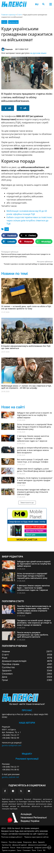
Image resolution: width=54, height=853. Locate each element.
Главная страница (8, 14)
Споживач (27, 850)
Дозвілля (5, 847)
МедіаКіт (27, 753)
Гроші (19, 850)
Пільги (12, 847)
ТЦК (6, 229)
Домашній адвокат (19, 845)
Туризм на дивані (9, 850)
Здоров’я (41, 842)
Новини (4, 842)
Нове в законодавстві (25, 847)
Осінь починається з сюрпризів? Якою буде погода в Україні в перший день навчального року (34, 426)
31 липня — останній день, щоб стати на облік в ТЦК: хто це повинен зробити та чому (26, 307)
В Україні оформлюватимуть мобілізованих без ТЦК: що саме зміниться (26, 347)
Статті (19, 14)
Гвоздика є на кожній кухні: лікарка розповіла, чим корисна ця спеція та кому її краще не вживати (34, 622)
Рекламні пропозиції (27, 758)
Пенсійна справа (15, 842)
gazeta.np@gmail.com (11, 745)
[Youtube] (29, 791)
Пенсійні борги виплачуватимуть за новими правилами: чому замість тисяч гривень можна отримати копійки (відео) (34, 609)
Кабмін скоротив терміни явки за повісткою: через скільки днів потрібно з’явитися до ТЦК (29, 220)
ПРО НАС (27, 710)
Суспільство (13, 22)
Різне (34, 850)
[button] (50, 4)
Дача (35, 842)
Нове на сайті (13, 407)
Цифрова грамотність (42, 847)
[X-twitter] (21, 791)
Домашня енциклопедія (37, 845)
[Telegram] (13, 791)
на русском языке (38, 53)
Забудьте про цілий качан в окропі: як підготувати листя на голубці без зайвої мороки (34, 415)
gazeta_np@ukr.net (10, 777)
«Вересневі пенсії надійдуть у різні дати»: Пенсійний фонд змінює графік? (34, 469)
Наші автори (27, 722)
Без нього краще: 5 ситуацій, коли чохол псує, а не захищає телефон (32, 460)
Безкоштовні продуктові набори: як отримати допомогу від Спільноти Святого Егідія (33, 492)
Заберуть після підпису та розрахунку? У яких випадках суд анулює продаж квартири (34, 480)
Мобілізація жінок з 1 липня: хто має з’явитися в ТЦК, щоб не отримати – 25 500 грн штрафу (26, 387)
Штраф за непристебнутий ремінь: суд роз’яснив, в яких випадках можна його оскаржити (34, 450)
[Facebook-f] (5, 791)
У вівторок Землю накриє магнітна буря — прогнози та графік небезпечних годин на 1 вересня (33, 438)
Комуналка (27, 842)
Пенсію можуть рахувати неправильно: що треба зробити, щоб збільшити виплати (32, 634)
